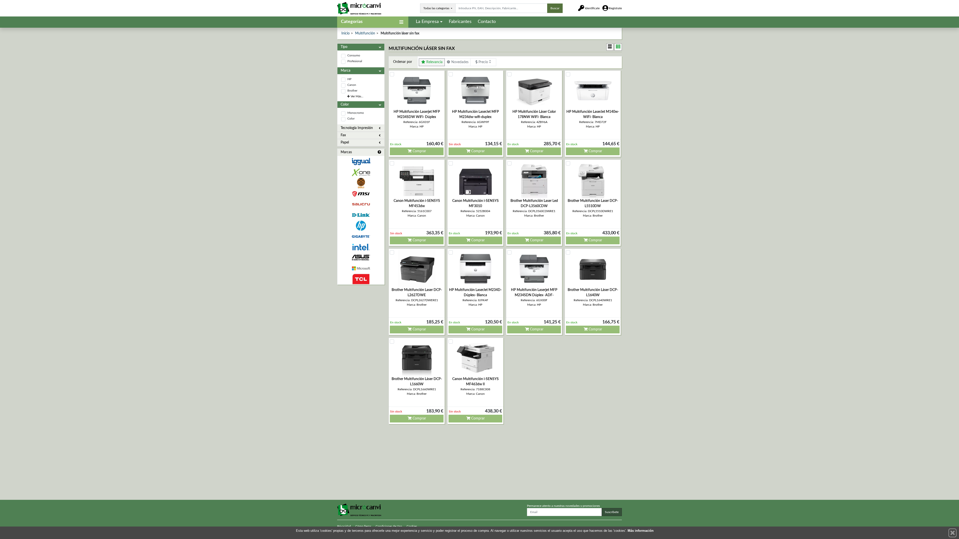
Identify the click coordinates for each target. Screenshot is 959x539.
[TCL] (360, 279)
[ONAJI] (360, 183)
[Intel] (360, 247)
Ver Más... (356, 96)
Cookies (412, 526)
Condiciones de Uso (389, 526)
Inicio (345, 33)
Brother (352, 90)
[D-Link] (360, 215)
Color (351, 118)
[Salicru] (360, 204)
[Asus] (360, 257)
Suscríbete (612, 512)
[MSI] (360, 193)
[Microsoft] (360, 268)
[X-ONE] (360, 172)
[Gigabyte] (360, 236)
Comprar (419, 151)
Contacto (487, 21)
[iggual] (360, 161)
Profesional (354, 61)
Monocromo (355, 112)
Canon (351, 84)
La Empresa (427, 21)
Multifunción (365, 33)
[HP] (360, 225)
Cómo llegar (363, 526)
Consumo (353, 55)
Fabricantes (460, 21)
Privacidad (344, 526)
